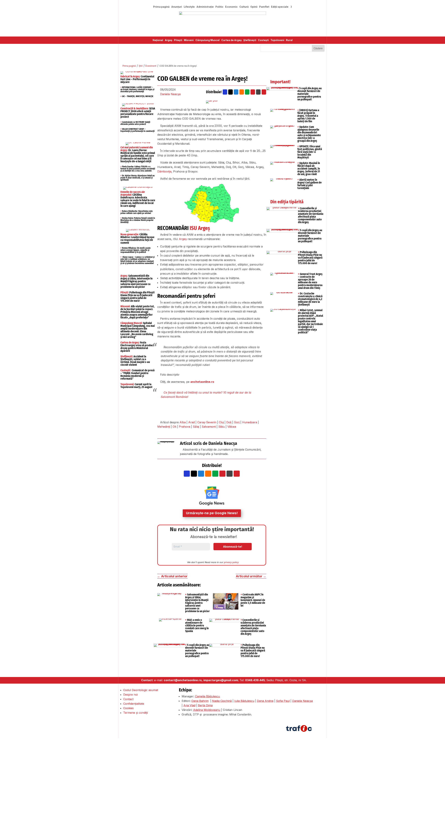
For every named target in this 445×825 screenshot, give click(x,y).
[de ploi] (211, 102)
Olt (174, 426)
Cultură (244, 7)
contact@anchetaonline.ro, (183, 680)
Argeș (168, 40)
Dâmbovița (164, 171)
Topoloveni (277, 40)
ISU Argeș (200, 228)
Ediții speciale (279, 7)
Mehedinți (163, 426)
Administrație (205, 7)
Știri (141, 66)
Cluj (221, 422)
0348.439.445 (255, 680)
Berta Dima (205, 705)
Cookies (128, 708)
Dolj (228, 422)
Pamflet (264, 7)
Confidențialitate (133, 703)
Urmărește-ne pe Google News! (212, 513)
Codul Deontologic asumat (140, 690)
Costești (263, 40)
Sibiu (221, 426)
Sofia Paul (283, 701)
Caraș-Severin (206, 422)
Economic (231, 7)
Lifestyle (189, 7)
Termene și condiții (135, 712)
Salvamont (209, 426)
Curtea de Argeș (231, 40)
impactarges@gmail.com (220, 680)
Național (158, 40)
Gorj (237, 422)
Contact (128, 699)
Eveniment (150, 66)
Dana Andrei (265, 701)
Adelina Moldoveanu (206, 710)
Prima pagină (161, 7)
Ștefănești (249, 40)
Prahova (184, 426)
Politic (219, 7)
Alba (183, 422)
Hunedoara (249, 422)
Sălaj (196, 426)
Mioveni (189, 40)
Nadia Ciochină (222, 701)
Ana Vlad (189, 705)
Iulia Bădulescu (244, 701)
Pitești (178, 40)
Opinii (253, 7)
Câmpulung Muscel (207, 40)
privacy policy (231, 562)
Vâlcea (231, 426)
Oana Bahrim (200, 701)
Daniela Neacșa (170, 94)
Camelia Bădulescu (207, 696)
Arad (191, 422)
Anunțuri (176, 7)
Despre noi (130, 694)
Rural (289, 40)
